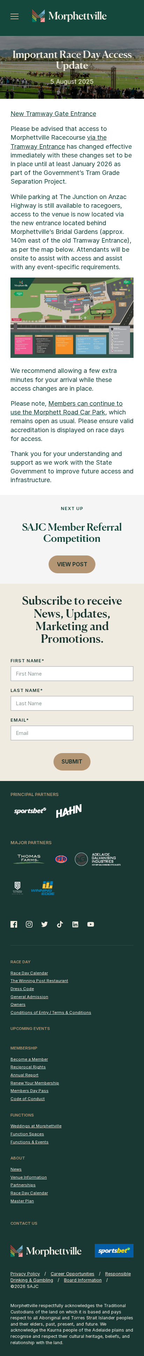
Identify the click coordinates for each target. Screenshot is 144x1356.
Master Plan (22, 1201)
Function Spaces (27, 1134)
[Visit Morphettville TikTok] (60, 924)
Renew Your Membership (34, 1083)
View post (72, 564)
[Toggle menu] (14, 16)
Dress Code (22, 988)
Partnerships (23, 1184)
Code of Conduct (27, 1098)
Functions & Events (29, 1142)
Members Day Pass (29, 1090)
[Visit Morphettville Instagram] (29, 924)
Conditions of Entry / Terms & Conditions (50, 1012)
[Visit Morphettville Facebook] (15, 924)
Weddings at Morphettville (36, 1125)
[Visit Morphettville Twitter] (44, 924)
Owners (18, 1004)
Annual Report (24, 1075)
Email (19, 720)
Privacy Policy (25, 1273)
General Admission (29, 996)
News (16, 1169)
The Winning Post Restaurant (39, 980)
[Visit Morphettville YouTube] (88, 924)
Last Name (26, 690)
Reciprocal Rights (28, 1066)
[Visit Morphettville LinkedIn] (75, 924)
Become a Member (29, 1059)
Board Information (83, 1280)
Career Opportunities (72, 1273)
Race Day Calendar (29, 973)
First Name (27, 660)
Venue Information (28, 1177)
